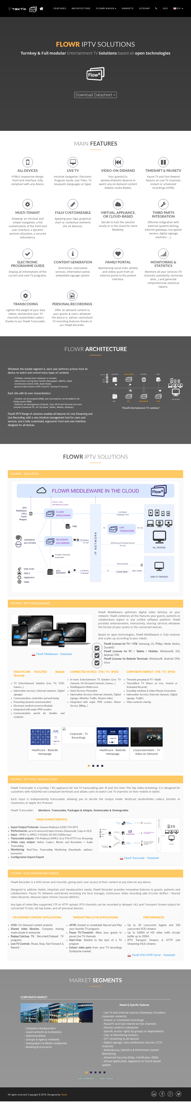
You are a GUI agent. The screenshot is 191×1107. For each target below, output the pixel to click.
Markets (128, 8)
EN (178, 8)
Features (60, 8)
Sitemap (144, 8)
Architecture (81, 8)
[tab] (95, 474)
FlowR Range (105, 8)
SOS (165, 8)
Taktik (64, 1094)
